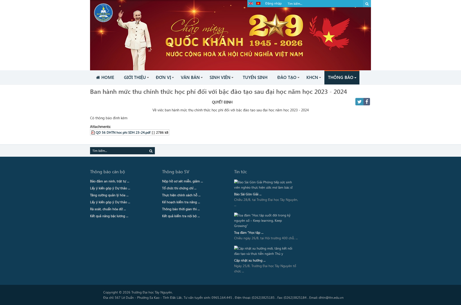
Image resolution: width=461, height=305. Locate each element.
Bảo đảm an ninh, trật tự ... (109, 181)
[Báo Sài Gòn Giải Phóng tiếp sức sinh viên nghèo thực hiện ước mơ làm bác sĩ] (265, 184)
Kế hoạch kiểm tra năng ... (181, 202)
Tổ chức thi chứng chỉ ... (179, 188)
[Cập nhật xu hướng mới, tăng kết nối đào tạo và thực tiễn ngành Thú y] (265, 251)
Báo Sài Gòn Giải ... (247, 194)
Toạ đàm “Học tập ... (248, 232)
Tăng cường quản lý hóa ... (109, 195)
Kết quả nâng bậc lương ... (109, 216)
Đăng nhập (273, 3)
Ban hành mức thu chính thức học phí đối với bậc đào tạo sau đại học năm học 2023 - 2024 (218, 91)
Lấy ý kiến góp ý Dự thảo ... (110, 188)
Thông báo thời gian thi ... (181, 209)
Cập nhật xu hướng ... (250, 260)
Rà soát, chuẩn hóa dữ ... (108, 209)
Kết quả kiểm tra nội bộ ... (181, 216)
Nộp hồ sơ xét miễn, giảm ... (182, 181)
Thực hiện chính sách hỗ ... (181, 195)
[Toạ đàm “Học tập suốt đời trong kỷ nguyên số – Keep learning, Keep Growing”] (265, 220)
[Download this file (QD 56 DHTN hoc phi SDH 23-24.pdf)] (93, 132)
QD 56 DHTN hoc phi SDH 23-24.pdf (123, 132)
